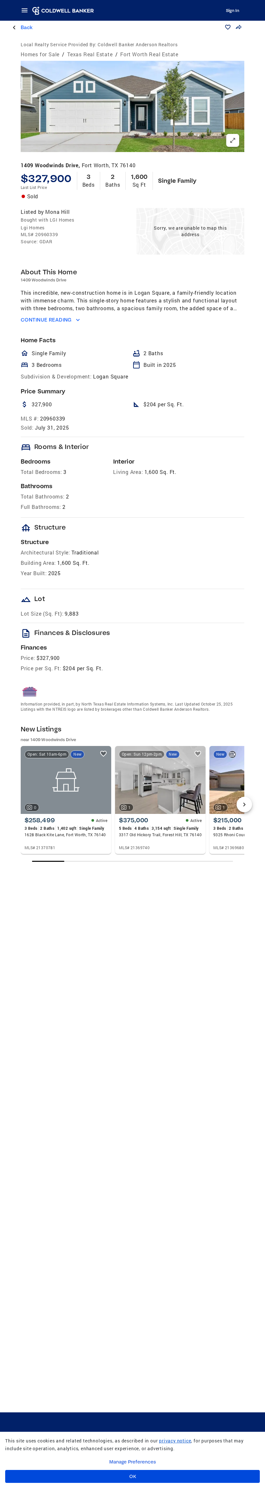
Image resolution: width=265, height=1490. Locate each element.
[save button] (228, 27)
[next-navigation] (244, 804)
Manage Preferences (132, 1462)
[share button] (238, 27)
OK (132, 1476)
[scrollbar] (132, 861)
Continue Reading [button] (46, 320)
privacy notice (175, 1441)
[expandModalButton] (232, 140)
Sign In (232, 10)
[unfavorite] (103, 753)
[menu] (26, 10)
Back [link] (27, 27)
